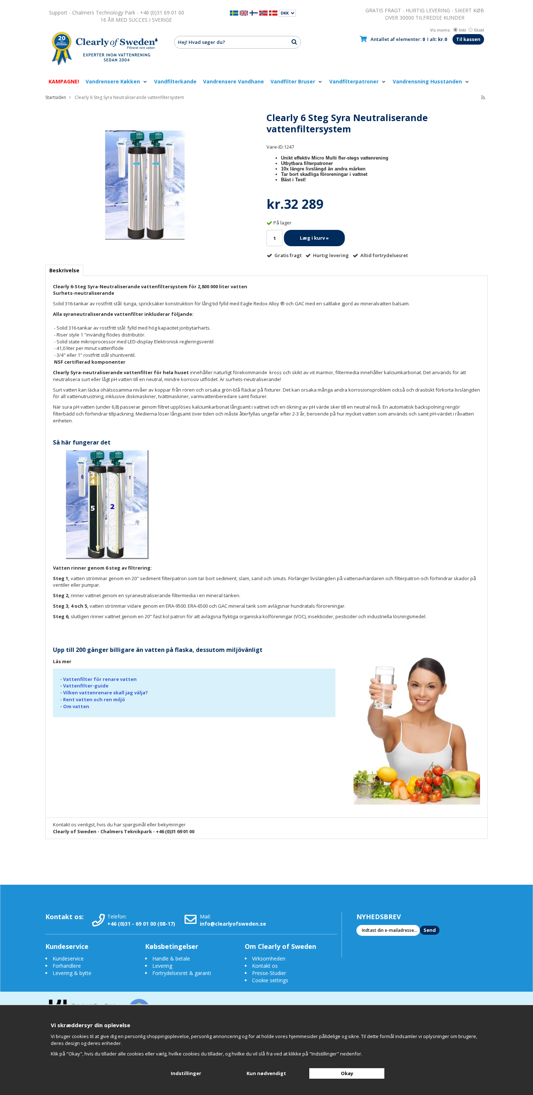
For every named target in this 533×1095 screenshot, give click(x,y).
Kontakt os (265, 965)
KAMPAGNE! (64, 81)
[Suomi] (253, 12)
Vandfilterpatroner (354, 81)
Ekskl (479, 30)
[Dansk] (273, 12)
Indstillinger (186, 1073)
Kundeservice (68, 958)
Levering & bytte (72, 973)
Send (429, 930)
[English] (244, 12)
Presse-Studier (269, 973)
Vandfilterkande (175, 81)
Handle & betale (171, 958)
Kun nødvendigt (266, 1073)
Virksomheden (268, 958)
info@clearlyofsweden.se (233, 923)
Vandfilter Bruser (293, 81)
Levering (162, 965)
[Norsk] (263, 12)
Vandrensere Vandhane (233, 81)
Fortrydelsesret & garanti (181, 973)
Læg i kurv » (314, 238)
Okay (347, 1073)
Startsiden (55, 97)
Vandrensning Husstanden (428, 81)
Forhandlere (67, 965)
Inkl (462, 30)
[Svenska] (234, 12)
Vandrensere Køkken (113, 81)
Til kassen (468, 39)
